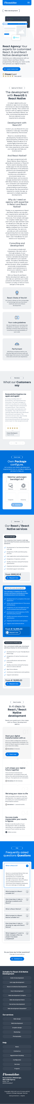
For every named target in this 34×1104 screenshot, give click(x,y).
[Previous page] (11, 443)
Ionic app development (17, 982)
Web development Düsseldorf (17, 1008)
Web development (17, 1023)
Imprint (23, 1096)
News (17, 1047)
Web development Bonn (17, 1000)
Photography (17, 1036)
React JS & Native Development (17, 987)
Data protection (14, 1096)
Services (17, 1064)
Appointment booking (17, 1055)
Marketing (17, 1032)
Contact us (17, 1051)
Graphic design (17, 1027)
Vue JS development (17, 991)
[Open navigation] (28, 2)
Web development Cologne (17, 995)
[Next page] (22, 443)
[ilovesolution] (10, 2)
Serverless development (17, 1004)
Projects (17, 1068)
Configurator (17, 1060)
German (25, 1093)
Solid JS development (17, 978)
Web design (17, 1019)
